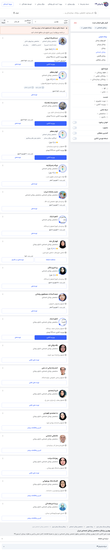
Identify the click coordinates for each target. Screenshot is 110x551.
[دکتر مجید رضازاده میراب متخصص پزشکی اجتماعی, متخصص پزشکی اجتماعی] (63, 195)
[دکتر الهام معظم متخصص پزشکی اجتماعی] (63, 75)
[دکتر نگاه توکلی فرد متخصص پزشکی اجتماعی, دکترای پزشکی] (63, 348)
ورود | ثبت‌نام (8, 4)
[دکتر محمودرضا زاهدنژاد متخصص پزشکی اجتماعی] (63, 106)
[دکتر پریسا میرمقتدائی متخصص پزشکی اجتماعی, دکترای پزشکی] (63, 507)
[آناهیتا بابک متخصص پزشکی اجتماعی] (63, 220)
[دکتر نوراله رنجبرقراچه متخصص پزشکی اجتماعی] (63, 168)
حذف (75, 23)
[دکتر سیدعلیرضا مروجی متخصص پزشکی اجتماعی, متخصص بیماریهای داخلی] (63, 41)
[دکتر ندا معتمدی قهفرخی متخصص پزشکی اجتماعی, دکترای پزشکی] (63, 416)
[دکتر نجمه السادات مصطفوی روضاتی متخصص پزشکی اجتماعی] (63, 297)
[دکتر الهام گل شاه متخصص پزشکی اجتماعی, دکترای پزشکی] (63, 244)
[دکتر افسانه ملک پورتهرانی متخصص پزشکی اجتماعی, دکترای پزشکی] (63, 484)
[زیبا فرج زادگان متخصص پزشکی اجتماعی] (63, 271)
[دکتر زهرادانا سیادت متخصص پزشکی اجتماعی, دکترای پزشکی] (63, 462)
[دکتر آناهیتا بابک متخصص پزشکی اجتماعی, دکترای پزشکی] (63, 322)
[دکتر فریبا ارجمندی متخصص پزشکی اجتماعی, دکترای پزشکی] (63, 394)
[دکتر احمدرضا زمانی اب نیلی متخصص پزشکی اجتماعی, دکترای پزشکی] (63, 371)
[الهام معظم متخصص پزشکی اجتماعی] (63, 134)
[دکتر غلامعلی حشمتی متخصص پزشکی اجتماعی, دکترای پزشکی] (63, 439)
